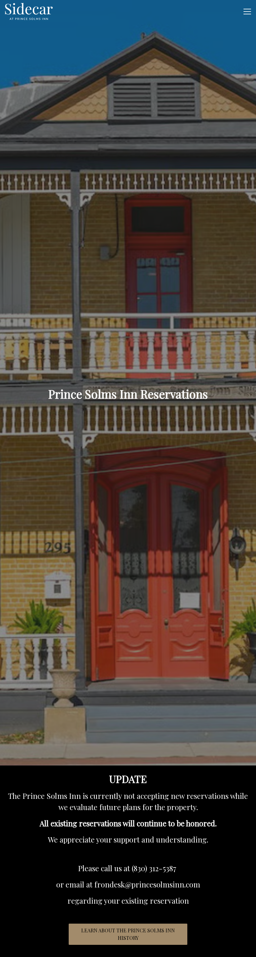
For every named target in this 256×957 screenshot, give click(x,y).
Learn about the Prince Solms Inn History (128, 934)
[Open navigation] (247, 11)
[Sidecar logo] (29, 11)
